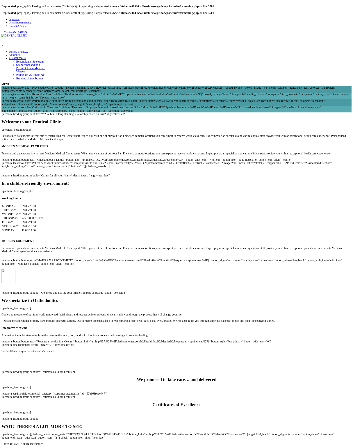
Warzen (20, 71)
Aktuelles (14, 54)
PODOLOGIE (17, 58)
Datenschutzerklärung (20, 22)
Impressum (14, 19)
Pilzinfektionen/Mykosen (30, 68)
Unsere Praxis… (18, 51)
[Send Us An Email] (2, 42)
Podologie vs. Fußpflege (30, 74)
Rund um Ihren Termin (29, 78)
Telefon (15, 32)
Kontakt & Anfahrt (18, 26)
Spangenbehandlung (28, 64)
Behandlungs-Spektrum (30, 61)
